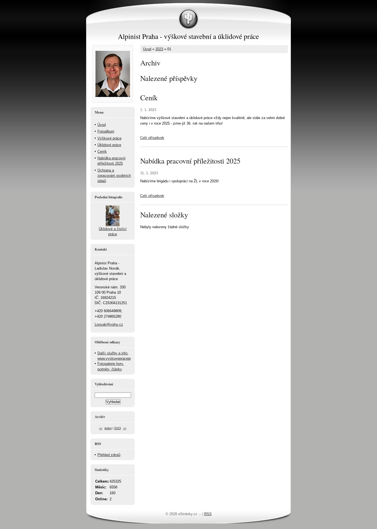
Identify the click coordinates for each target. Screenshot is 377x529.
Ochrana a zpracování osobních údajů (114, 175)
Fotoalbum (105, 131)
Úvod (147, 49)
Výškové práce (109, 138)
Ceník (149, 97)
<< (100, 428)
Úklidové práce (109, 145)
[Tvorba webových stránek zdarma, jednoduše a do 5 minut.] (200, 514)
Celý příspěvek (152, 138)
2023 (159, 49)
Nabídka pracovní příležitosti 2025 (190, 161)
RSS (208, 514)
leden (108, 428)
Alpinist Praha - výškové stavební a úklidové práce (188, 36)
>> (124, 428)
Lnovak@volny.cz (109, 324)
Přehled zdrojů (108, 455)
